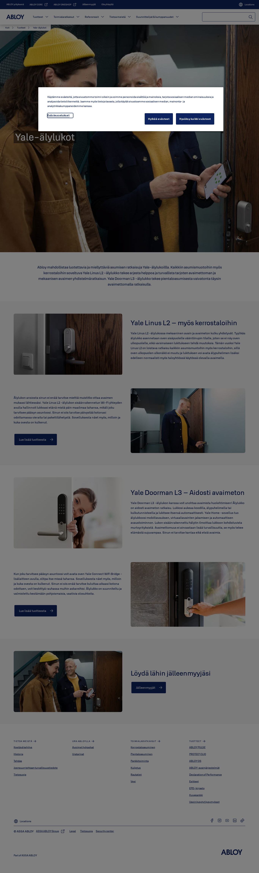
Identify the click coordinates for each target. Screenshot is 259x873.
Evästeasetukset (58, 115)
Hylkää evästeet (159, 119)
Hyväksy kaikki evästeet (195, 119)
